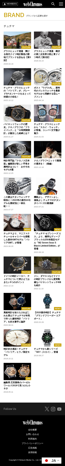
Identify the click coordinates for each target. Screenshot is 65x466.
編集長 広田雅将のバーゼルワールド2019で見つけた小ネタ (17, 385)
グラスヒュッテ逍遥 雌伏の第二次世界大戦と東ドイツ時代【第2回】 (47, 54)
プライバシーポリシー (32, 443)
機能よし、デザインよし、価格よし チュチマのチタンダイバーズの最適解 (47, 200)
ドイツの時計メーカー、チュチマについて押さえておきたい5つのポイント (17, 279)
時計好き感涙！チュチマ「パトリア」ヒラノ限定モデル (17, 352)
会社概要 (32, 429)
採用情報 (32, 452)
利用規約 (32, 439)
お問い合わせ (32, 434)
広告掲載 (32, 448)
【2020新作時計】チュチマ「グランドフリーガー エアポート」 (47, 315)
